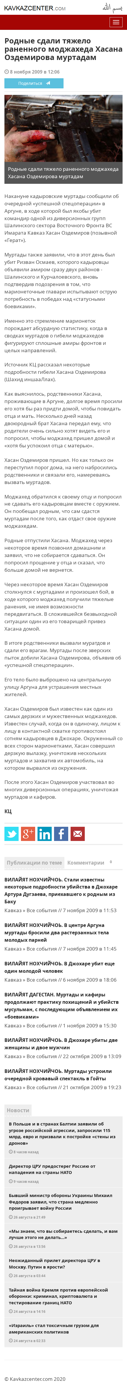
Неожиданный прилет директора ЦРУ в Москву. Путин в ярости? (54, 1267)
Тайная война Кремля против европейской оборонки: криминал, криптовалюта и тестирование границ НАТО (58, 1300)
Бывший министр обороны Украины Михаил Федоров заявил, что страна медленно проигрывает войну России (60, 1205)
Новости (18, 1110)
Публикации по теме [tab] (34, 862)
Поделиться (32, 83)
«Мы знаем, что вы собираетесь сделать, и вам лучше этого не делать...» (63, 1238)
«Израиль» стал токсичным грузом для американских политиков (54, 1332)
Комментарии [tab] (89, 862)
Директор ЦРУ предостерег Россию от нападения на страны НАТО (52, 1173)
